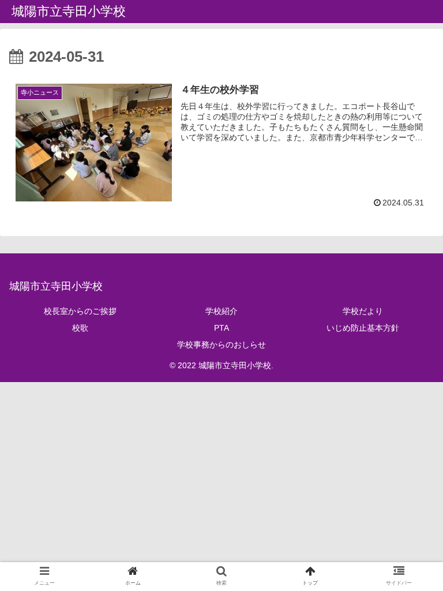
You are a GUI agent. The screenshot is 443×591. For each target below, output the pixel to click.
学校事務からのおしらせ (221, 344)
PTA (221, 327)
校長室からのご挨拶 (80, 311)
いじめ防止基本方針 (362, 327)
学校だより (363, 311)
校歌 (80, 327)
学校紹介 (221, 311)
